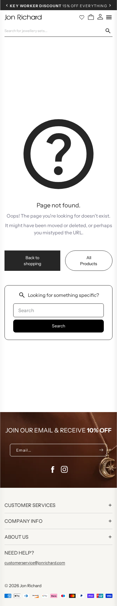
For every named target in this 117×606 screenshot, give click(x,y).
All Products (88, 260)
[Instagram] (64, 469)
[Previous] (6, 5)
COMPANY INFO (23, 521)
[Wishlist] (82, 17)
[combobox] (54, 31)
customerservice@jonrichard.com (34, 562)
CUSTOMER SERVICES (30, 505)
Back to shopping (32, 260)
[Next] (110, 5)
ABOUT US (16, 537)
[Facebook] (52, 469)
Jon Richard (30, 585)
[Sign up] (101, 450)
